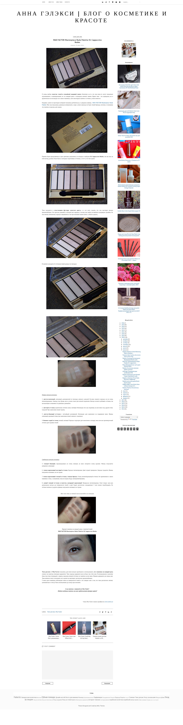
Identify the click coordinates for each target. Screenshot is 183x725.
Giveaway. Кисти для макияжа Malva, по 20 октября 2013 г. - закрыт (129, 259)
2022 (123, 330)
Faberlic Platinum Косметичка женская (131, 388)
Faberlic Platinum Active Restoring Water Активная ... (132, 352)
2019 (123, 335)
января (125, 398)
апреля (125, 393)
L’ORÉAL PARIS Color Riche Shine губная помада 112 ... (131, 385)
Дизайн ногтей (60, 697)
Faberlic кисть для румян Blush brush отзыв (131, 382)
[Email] (116, 2)
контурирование (105, 700)
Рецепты (122, 697)
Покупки (112, 697)
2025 (123, 325)
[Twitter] (106, 2)
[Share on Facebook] (100, 612)
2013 (123, 407)
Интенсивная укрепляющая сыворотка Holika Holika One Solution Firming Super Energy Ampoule (129, 186)
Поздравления (106, 697)
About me (51, 2)
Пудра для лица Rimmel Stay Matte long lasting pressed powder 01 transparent (129, 234)
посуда (148, 700)
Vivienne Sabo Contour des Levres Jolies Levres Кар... (132, 355)
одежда (144, 700)
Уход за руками (57, 700)
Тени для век (77, 36)
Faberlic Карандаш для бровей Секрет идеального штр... (131, 375)
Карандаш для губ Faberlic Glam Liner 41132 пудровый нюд (128, 111)
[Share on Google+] (111, 612)
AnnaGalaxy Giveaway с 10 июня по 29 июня (128, 161)
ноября (125, 341)
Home (43, 2)
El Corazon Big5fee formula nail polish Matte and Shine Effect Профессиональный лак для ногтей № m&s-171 (129, 310)
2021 (123, 332)
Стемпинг (132, 697)
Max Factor (59, 612)
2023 (123, 328)
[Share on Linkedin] (108, 612)
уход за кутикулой (154, 700)
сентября (125, 344)
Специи (127, 697)
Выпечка (39, 697)
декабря (125, 339)
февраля (125, 396)
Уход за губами (160, 697)
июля (124, 348)
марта (125, 394)
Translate (134, 419)
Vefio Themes (101, 706)
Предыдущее (107, 683)
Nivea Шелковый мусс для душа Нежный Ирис (131, 365)
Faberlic (17, 697)
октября (125, 343)
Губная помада (48, 697)
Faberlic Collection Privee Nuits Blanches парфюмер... (131, 378)
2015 (123, 403)
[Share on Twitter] (103, 612)
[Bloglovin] (112, 2)
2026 (123, 323)
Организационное (88, 697)
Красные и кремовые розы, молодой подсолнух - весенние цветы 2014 (129, 284)
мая (124, 391)
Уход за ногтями (37, 700)
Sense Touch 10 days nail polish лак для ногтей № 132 (129, 136)
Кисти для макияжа (72, 697)
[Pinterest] (109, 2)
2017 (123, 400)
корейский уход (129, 700)
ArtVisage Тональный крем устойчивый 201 (130, 372)
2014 (123, 405)
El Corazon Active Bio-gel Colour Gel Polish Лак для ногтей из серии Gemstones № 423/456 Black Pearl (129, 86)
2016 (123, 402)
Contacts (67, 2)
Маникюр (81, 697)
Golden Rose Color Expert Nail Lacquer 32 (129, 211)
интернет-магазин (94, 700)
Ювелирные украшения (82, 700)
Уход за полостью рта (47, 700)
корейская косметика (116, 700)
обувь (140, 700)
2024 (123, 326)
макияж (136, 700)
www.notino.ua (109, 602)
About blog (59, 2)
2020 (123, 334)
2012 (123, 409)
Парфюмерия (98, 697)
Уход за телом (67, 700)
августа (125, 346)
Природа (117, 697)
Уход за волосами (150, 697)
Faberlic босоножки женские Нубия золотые (130, 368)
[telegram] (120, 2)
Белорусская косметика (29, 697)
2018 (123, 337)
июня (124, 350)
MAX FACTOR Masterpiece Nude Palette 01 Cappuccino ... (131, 362)
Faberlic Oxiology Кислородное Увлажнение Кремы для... (131, 359)
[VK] (102, 2)
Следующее (47, 683)
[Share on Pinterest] (106, 612)
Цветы (74, 700)
